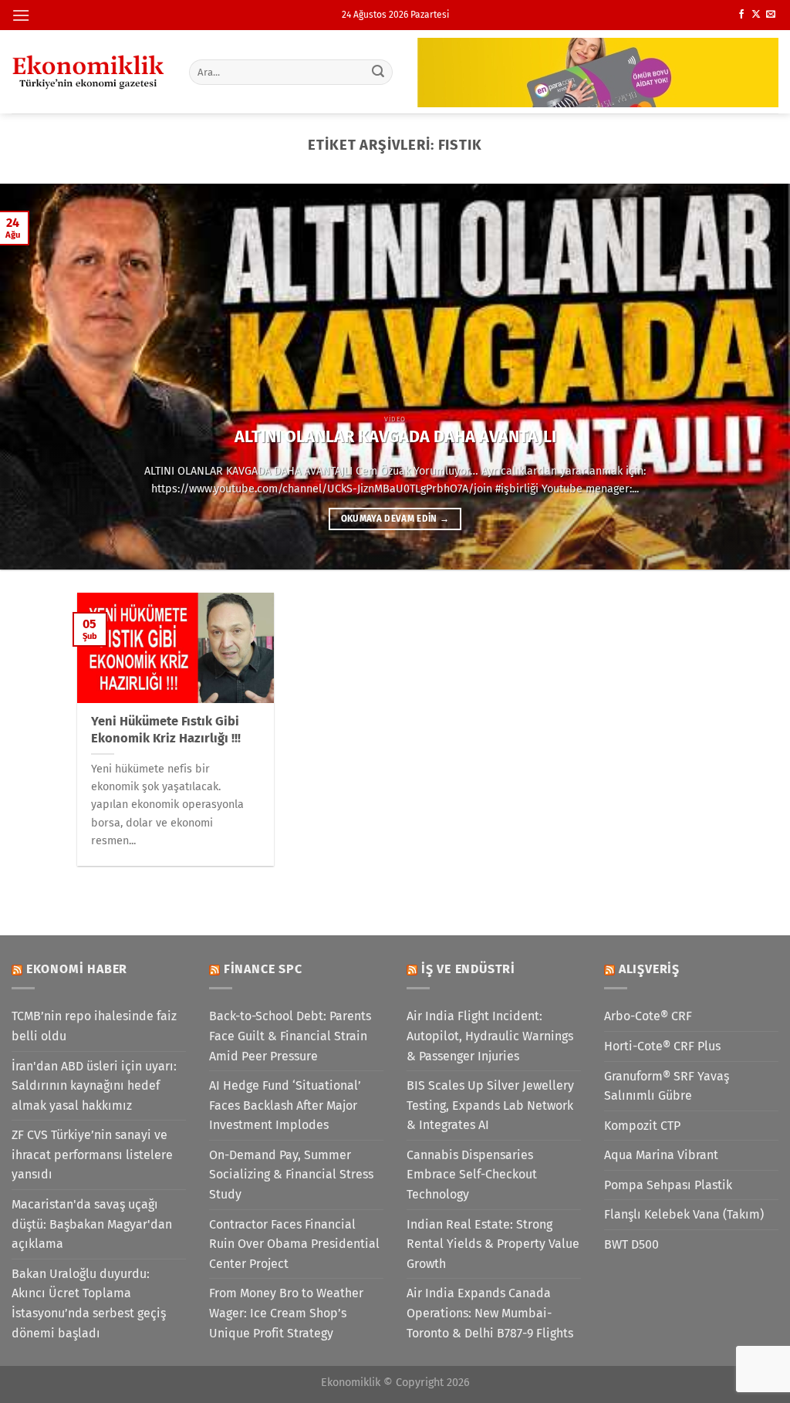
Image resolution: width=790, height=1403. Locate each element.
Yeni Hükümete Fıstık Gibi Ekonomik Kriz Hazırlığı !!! (166, 729)
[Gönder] (378, 72)
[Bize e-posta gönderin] (770, 14)
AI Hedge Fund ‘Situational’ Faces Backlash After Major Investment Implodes (285, 1105)
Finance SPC (263, 969)
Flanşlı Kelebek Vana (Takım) (684, 1214)
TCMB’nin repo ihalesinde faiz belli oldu (94, 1026)
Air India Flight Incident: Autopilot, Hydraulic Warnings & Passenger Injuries (490, 1036)
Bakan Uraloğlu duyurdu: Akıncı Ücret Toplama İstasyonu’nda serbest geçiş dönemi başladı (89, 1303)
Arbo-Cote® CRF (648, 1016)
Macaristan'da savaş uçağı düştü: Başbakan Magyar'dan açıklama (92, 1224)
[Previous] (35, 376)
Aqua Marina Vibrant (661, 1155)
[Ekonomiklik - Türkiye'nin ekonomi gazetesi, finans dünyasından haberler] (89, 71)
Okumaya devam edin (395, 518)
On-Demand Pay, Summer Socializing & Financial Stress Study (291, 1175)
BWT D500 (631, 1244)
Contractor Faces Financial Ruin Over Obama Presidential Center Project (294, 1244)
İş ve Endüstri (468, 969)
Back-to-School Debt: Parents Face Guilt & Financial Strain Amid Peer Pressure (290, 1036)
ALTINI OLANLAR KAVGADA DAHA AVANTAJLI (395, 437)
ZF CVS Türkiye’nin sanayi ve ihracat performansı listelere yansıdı (92, 1154)
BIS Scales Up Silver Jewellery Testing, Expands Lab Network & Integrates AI (490, 1105)
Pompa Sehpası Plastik (668, 1185)
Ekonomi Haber (76, 969)
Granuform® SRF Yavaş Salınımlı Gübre (666, 1086)
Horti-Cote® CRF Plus (662, 1046)
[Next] (754, 376)
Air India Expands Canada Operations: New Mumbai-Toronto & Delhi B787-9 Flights (490, 1313)
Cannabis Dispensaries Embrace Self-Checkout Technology (472, 1175)
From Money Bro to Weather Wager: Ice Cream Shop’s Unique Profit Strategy (286, 1313)
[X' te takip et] (756, 14)
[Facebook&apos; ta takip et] (741, 14)
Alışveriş (649, 969)
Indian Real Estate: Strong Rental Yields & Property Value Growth (493, 1244)
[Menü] (21, 15)
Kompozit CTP (642, 1125)
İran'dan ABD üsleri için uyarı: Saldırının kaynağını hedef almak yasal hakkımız (94, 1086)
